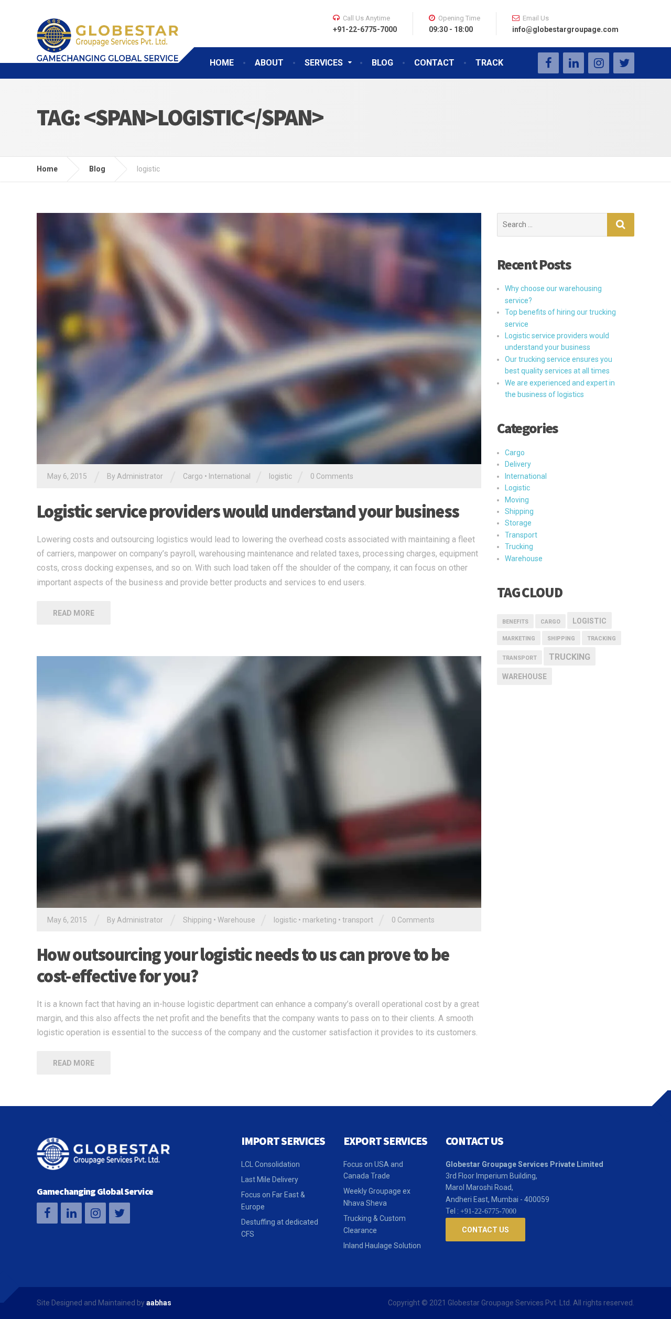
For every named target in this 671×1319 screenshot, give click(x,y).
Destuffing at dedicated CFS (279, 1228)
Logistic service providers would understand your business (248, 511)
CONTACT (434, 63)
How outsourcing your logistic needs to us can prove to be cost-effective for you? (243, 965)
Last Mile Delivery (269, 1179)
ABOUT (269, 63)
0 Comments (331, 476)
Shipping (197, 920)
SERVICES (324, 63)
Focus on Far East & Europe (273, 1200)
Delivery (518, 464)
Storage (518, 523)
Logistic (517, 488)
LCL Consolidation (270, 1164)
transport (357, 920)
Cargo (193, 476)
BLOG (382, 63)
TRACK (489, 63)
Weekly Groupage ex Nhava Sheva (376, 1197)
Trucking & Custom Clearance (374, 1224)
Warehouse (236, 920)
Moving (517, 500)
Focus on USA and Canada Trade (373, 1170)
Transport (521, 535)
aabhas (158, 1303)
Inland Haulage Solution (382, 1245)
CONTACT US (485, 1230)
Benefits (515, 621)
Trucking (519, 546)
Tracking (601, 638)
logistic (280, 476)
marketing (319, 920)
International (230, 476)
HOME (222, 63)
